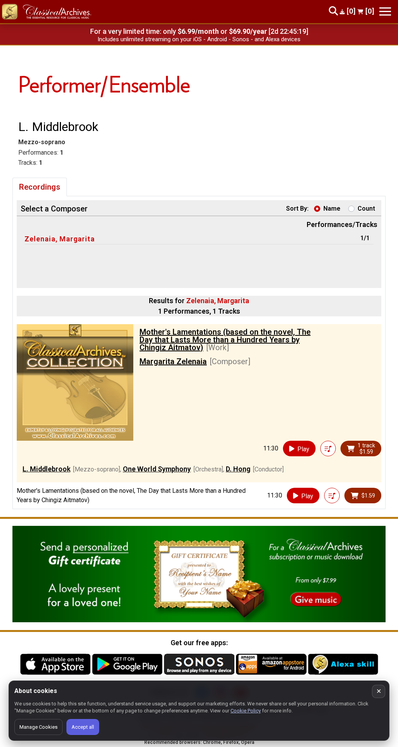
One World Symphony (157, 469)
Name (331, 208)
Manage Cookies (38, 727)
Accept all (83, 727)
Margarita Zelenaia (173, 361)
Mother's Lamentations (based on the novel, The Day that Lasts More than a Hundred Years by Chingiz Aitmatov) (225, 339)
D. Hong (238, 469)
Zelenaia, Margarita (59, 239)
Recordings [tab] (39, 187)
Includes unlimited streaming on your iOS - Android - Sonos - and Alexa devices (199, 39)
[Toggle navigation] (385, 11)
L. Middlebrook (46, 469)
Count (366, 208)
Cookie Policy (245, 711)
